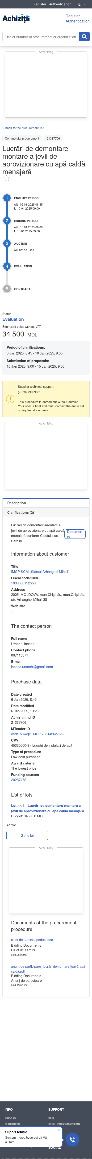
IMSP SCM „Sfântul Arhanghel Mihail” (40, 571)
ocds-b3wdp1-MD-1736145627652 (37, 733)
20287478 (18, 779)
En (80, 4)
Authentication (60, 4)
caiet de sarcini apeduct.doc (32, 939)
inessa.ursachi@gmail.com (32, 666)
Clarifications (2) (20, 512)
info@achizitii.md (68, 1124)
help (51, 1117)
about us (10, 1117)
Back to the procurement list (24, 127)
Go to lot (27, 835)
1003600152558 (23, 582)
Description (16, 502)
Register (39, 4)
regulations (12, 1124)
